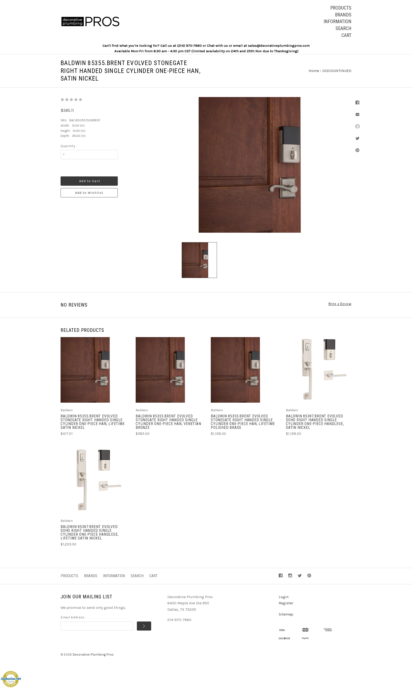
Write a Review (339, 304)
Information (337, 21)
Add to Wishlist (89, 193)
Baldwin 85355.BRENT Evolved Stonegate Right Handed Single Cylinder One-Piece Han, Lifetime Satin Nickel (93, 422)
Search (343, 28)
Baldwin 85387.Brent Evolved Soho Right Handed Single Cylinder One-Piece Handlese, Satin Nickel (315, 422)
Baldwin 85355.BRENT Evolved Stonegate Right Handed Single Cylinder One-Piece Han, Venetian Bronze (168, 422)
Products (340, 8)
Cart (346, 35)
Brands (343, 15)
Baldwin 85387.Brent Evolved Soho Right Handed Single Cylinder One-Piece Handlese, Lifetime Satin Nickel (89, 532)
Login (283, 597)
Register (286, 603)
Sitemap (286, 614)
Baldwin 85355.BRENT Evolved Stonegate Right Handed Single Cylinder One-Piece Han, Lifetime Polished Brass (243, 422)
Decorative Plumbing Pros (93, 654)
